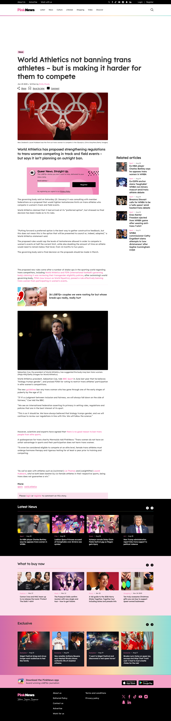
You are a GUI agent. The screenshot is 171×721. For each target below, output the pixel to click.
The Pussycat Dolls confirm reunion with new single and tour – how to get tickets (66, 599)
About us (57, 693)
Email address (45, 181)
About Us (21, 2)
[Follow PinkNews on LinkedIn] (130, 2)
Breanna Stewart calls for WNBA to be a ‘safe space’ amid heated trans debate (140, 203)
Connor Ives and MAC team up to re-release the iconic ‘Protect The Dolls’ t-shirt (33, 599)
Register (149, 2)
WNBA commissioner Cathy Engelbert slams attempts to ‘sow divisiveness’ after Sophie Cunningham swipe (139, 241)
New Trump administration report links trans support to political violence (135, 541)
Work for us (58, 713)
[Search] (152, 9)
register (38, 495)
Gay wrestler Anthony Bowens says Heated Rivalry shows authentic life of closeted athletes (67, 659)
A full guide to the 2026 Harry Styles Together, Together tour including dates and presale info (102, 599)
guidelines (31, 389)
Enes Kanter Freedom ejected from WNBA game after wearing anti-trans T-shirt (139, 220)
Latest (42, 10)
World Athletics (30, 486)
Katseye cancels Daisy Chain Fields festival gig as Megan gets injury (101, 541)
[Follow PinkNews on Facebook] (129, 697)
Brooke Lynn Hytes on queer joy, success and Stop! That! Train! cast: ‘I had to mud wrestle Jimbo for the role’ (137, 659)
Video (90, 10)
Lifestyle (69, 10)
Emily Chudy (44, 84)
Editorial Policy (60, 698)
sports (20, 486)
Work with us (46, 2)
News (51, 10)
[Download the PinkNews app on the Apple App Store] (129, 682)
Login (140, 2)
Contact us (58, 703)
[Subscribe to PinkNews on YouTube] (140, 697)
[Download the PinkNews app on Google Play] (146, 682)
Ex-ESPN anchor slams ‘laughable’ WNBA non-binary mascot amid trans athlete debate (138, 187)
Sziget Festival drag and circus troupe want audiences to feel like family (33, 658)
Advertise (33, 2)
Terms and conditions (96, 693)
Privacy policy (92, 698)
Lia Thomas (69, 471)
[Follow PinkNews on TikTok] (134, 697)
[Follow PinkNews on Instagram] (146, 697)
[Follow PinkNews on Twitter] (123, 697)
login (28, 495)
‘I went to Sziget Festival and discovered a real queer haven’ (102, 657)
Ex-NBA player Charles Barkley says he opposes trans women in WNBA (139, 170)
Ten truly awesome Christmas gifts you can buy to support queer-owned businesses (136, 599)
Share (23, 88)
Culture (59, 10)
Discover (99, 10)
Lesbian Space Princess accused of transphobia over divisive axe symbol (68, 541)
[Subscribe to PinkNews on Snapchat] (123, 703)
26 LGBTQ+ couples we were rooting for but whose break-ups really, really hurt (78, 296)
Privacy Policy (65, 191)
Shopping (80, 10)
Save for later (39, 88)
